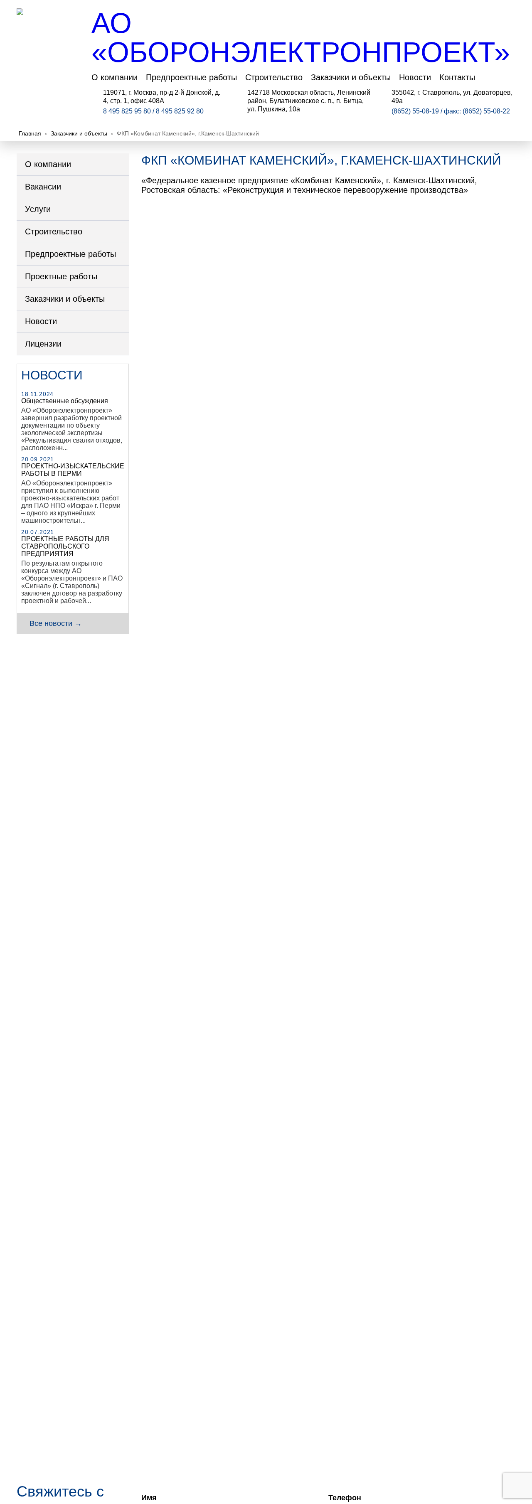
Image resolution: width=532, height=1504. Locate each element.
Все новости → (56, 623)
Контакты (457, 77)
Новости (415, 77)
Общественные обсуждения (64, 400)
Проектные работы (61, 276)
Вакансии (43, 186)
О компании (114, 77)
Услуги (38, 209)
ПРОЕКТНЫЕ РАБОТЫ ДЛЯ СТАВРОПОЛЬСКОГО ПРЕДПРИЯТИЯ (65, 546)
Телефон (344, 1498)
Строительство (274, 77)
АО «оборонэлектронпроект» (300, 37)
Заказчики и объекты (351, 77)
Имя (149, 1498)
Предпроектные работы (191, 77)
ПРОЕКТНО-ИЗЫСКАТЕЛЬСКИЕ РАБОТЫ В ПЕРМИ (72, 470)
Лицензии (43, 343)
